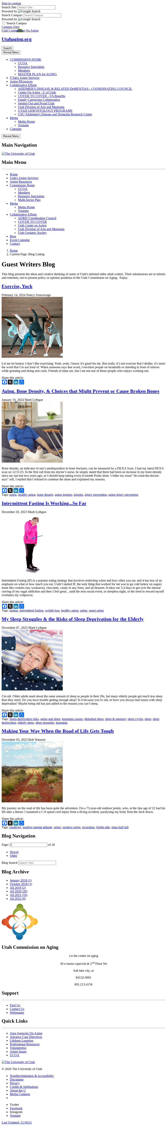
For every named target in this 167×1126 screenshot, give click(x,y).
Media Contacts (20, 1094)
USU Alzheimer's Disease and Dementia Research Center (55, 114)
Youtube (23, 125)
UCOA (22, 63)
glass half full (120, 827)
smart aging (96, 610)
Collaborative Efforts (23, 85)
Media (14, 118)
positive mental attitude (37, 827)
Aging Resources (21, 181)
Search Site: (9, 7)
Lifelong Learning (21, 1040)
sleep (148, 719)
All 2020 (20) (18, 891)
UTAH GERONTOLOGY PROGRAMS (45, 110)
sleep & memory (115, 719)
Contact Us (17, 1009)
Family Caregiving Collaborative (39, 99)
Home (14, 174)
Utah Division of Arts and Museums (41, 107)
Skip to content (11, 3)
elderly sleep (26, 722)
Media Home (26, 121)
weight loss (52, 610)
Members (24, 70)
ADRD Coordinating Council (37, 218)
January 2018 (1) (21, 880)
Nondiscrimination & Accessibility (32, 1076)
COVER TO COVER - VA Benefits (41, 96)
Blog (13, 236)
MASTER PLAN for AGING (37, 74)
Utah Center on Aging (32, 225)
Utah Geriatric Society (32, 232)
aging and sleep (50, 719)
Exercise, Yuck (17, 286)
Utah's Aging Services (24, 178)
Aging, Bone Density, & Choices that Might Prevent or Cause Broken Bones (80, 391)
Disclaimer (17, 1079)
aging (12, 494)
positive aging (71, 827)
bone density (45, 494)
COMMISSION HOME (25, 59)
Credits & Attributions (24, 1086)
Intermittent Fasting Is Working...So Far (44, 503)
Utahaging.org (17, 39)
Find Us (15, 1005)
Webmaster (17, 1012)
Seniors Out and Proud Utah (36, 103)
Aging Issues (18, 1051)
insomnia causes (72, 719)
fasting (13, 610)
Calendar (15, 129)
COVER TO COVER (32, 221)
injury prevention (96, 494)
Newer (14, 852)
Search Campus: (12, 15)
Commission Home (22, 185)
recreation (88, 827)
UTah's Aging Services (24, 77)
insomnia (61, 722)
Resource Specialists (31, 67)
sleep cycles (135, 719)
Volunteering (18, 1048)
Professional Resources (25, 1044)
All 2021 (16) (18, 895)
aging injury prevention (123, 494)
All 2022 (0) (18, 898)
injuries (78, 494)
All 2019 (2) (18, 887)
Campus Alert (10, 27)
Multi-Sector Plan (29, 200)
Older (13, 855)
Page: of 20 (28, 844)
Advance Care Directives (26, 1037)
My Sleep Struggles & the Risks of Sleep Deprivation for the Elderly (73, 619)
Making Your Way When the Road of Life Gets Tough (58, 731)
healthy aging (26, 494)
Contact (15, 243)
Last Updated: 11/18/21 (17, 1122)
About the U (18, 1090)
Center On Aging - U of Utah (37, 92)
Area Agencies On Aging (26, 1033)
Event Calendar (20, 240)
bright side (103, 827)
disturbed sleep (93, 719)
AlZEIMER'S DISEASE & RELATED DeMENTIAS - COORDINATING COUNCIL (75, 88)
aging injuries (63, 494)
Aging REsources (21, 81)
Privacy (15, 1083)
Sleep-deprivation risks (24, 719)
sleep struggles (44, 722)
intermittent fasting (31, 610)
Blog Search (10, 862)
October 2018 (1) (21, 884)
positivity (15, 827)
